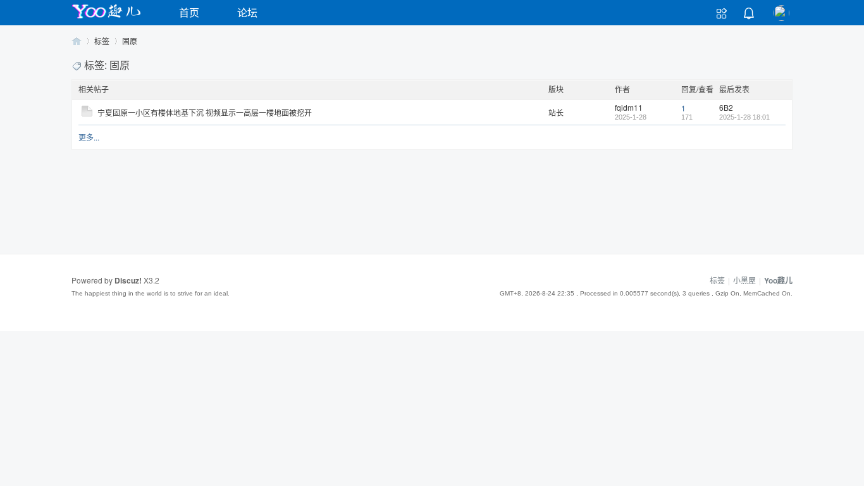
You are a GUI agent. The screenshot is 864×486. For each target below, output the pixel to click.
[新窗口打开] (87, 113)
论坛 (247, 12)
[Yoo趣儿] (106, 18)
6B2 (726, 107)
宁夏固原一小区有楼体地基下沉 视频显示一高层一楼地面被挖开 (204, 112)
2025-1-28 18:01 (744, 117)
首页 (189, 12)
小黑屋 (744, 280)
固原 (129, 40)
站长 (556, 112)
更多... (88, 137)
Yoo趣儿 (76, 41)
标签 (101, 40)
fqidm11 (629, 107)
